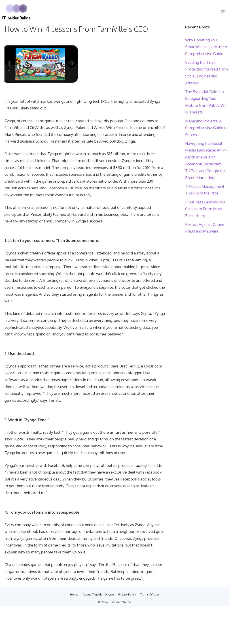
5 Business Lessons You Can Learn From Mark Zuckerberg (205, 209)
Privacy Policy (127, 594)
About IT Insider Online (98, 594)
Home (74, 594)
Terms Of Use (149, 594)
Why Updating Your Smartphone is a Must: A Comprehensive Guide (206, 47)
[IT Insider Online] (16, 12)
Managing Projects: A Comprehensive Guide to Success (206, 128)
